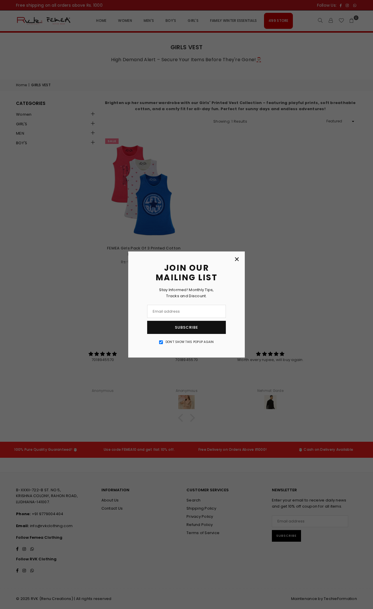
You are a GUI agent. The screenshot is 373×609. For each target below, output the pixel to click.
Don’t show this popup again (190, 342)
